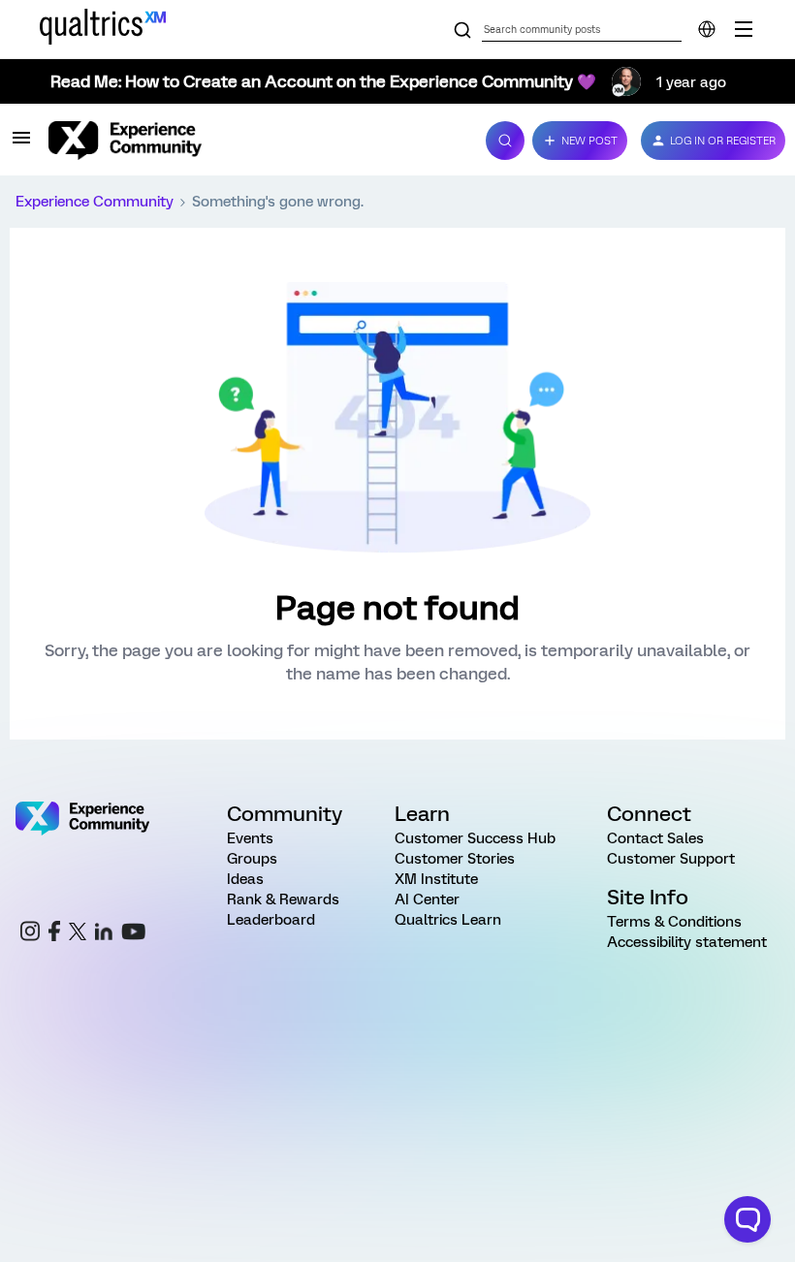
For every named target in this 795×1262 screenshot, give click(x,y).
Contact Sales (655, 838)
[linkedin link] (103, 934)
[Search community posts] (462, 31)
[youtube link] (133, 934)
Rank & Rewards (283, 899)
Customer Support (671, 859)
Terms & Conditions (674, 922)
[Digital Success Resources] (743, 29)
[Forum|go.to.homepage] (255, 140)
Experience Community (95, 201)
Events (250, 838)
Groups (252, 859)
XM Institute (436, 879)
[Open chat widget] (747, 1219)
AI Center (427, 899)
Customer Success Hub (475, 838)
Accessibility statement (687, 942)
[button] (21, 144)
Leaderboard (271, 920)
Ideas (245, 879)
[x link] (77, 934)
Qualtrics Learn (448, 920)
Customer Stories (455, 859)
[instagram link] (30, 934)
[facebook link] (54, 934)
